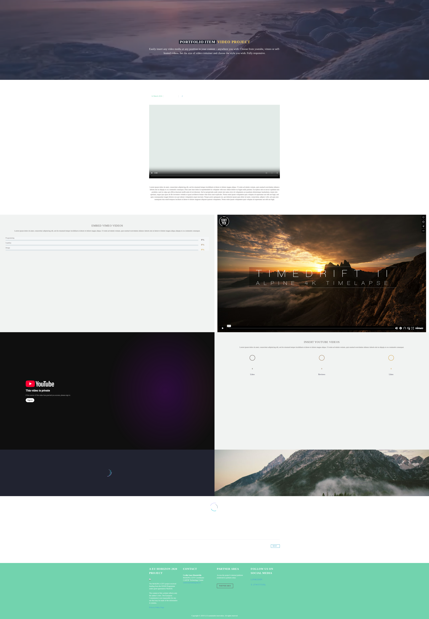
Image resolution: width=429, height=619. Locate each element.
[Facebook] (151, 532)
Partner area (225, 586)
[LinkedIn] (168, 532)
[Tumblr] (163, 532)
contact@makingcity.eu (192, 583)
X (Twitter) (258, 584)
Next (275, 546)
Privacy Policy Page (156, 607)
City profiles (186, 6)
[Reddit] (172, 532)
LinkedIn (256, 579)
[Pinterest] (159, 532)
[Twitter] (155, 532)
